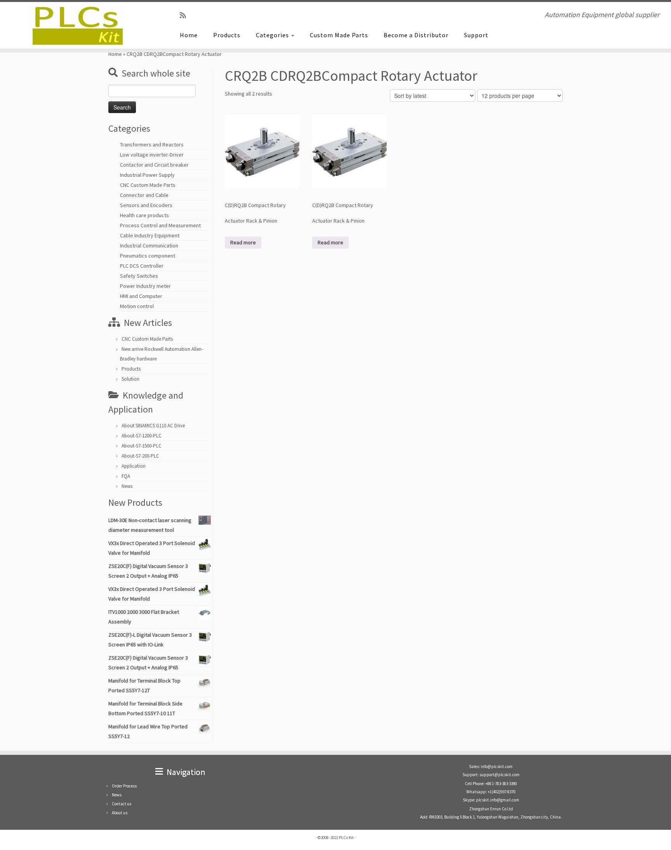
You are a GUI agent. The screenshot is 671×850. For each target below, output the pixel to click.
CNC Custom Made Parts (148, 184)
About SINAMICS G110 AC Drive (153, 425)
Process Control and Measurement (160, 225)
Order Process (124, 786)
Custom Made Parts (339, 35)
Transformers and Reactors (152, 144)
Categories (273, 35)
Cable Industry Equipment (149, 235)
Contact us (121, 803)
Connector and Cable (144, 195)
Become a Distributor (416, 35)
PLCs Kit (346, 837)
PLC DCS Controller (141, 265)
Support (476, 35)
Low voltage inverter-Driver (152, 154)
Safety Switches (139, 275)
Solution (130, 379)
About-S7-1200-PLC (142, 435)
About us (119, 812)
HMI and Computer (141, 296)
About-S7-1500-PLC (142, 445)
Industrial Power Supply (147, 174)
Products (226, 35)
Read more (243, 242)
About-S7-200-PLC (140, 456)
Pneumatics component (147, 255)
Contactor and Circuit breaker (154, 164)
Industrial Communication (149, 245)
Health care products (144, 215)
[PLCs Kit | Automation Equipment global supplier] (77, 25)
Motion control (137, 306)
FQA (126, 476)
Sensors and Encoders (146, 205)
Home (189, 35)
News (127, 486)
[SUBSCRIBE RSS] (185, 15)
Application (134, 466)
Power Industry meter (145, 285)
